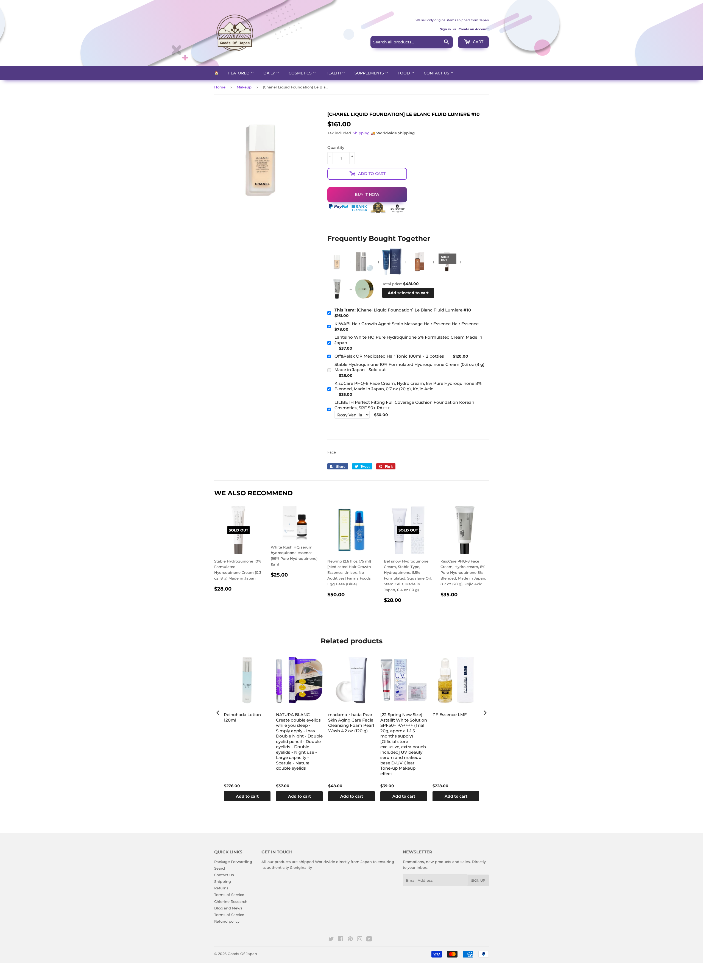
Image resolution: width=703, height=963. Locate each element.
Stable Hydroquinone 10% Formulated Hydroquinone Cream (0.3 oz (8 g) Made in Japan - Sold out (409, 367)
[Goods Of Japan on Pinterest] (350, 939)
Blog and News (228, 908)
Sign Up (478, 880)
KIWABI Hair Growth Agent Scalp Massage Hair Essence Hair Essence (406, 323)
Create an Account (474, 29)
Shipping (361, 133)
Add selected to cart (408, 292)
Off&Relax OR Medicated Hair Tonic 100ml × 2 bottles (389, 356)
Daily (269, 73)
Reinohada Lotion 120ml (242, 717)
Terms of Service (229, 894)
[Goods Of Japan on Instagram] (359, 939)
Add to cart (247, 796)
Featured (239, 73)
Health (333, 73)
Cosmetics (301, 73)
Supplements (370, 73)
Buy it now (367, 194)
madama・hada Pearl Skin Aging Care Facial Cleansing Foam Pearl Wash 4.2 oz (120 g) (351, 722)
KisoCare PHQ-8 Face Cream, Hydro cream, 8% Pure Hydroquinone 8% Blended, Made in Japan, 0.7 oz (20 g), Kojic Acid (408, 386)
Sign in (445, 29)
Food (404, 73)
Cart (477, 41)
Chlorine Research (230, 901)
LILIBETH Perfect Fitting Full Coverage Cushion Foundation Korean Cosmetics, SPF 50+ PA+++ (404, 405)
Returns (221, 888)
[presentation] (218, 713)
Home (219, 87)
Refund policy (226, 921)
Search (220, 868)
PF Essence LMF (450, 714)
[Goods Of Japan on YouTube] (369, 939)
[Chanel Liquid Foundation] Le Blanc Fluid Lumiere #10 (402, 310)
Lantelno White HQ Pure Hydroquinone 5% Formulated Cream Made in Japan (408, 340)
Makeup (244, 87)
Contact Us (437, 73)
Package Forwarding (233, 861)
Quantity (335, 147)
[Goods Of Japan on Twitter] (331, 939)
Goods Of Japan (242, 953)
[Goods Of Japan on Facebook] (341, 939)
